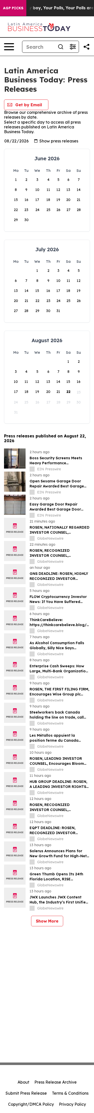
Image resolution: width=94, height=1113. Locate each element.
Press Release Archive (55, 1082)
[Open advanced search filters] (73, 47)
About (23, 1082)
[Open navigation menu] (9, 47)
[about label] (32, 469)
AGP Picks (13, 8)
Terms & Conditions (70, 1093)
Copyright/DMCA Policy (31, 1104)
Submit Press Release (26, 1093)
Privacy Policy (72, 1104)
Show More (47, 921)
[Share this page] (86, 47)
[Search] (61, 47)
